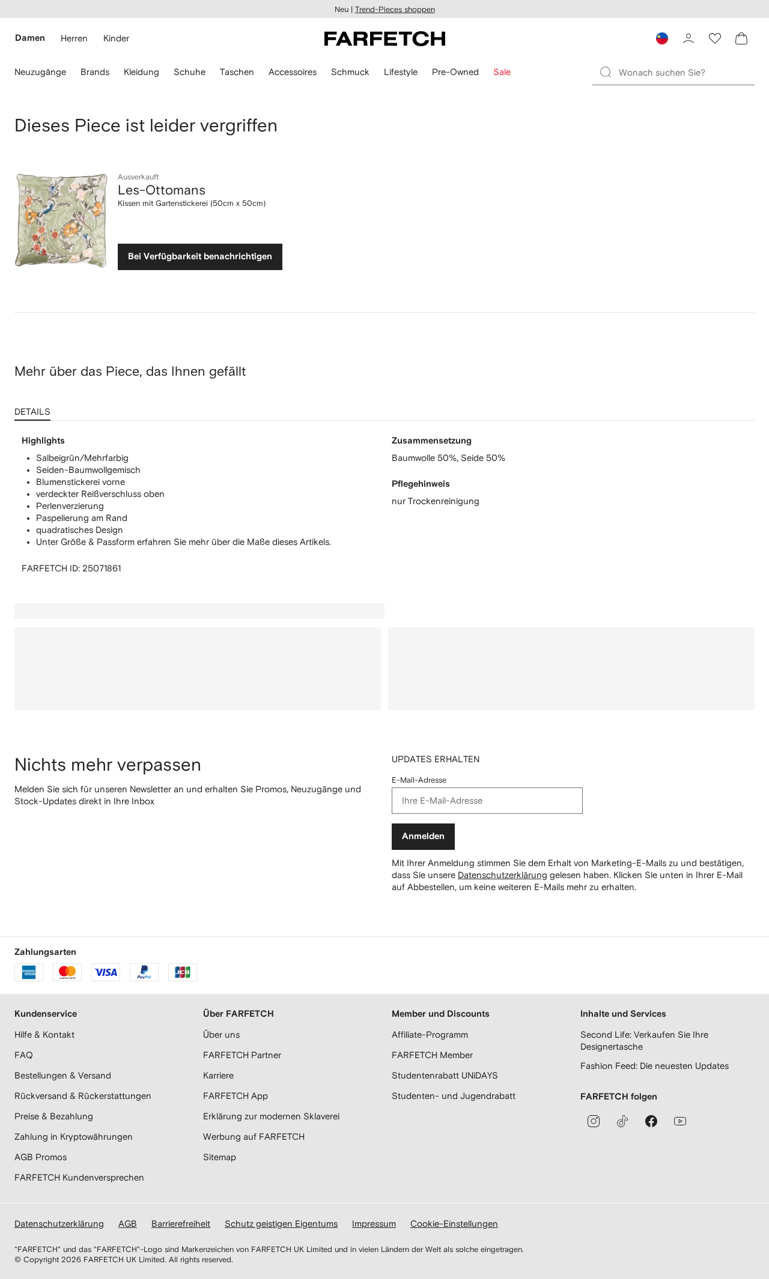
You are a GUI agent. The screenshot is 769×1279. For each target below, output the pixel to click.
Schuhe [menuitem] (189, 71)
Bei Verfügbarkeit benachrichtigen (200, 256)
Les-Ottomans (161, 189)
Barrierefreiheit (180, 1223)
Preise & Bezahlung (53, 1116)
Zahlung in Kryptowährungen (73, 1136)
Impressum (374, 1223)
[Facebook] (651, 1121)
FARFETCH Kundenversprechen (79, 1177)
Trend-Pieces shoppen (395, 9)
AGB (127, 1223)
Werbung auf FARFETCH (254, 1136)
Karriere (218, 1075)
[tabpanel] (384, 504)
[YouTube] (680, 1121)
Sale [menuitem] (502, 71)
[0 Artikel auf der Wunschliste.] (715, 38)
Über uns (221, 1034)
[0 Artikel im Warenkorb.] (741, 38)
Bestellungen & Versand (62, 1075)
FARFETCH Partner (242, 1054)
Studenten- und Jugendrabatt (453, 1095)
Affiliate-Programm (430, 1034)
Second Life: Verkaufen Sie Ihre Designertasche (644, 1040)
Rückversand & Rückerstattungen (82, 1095)
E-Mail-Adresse (419, 780)
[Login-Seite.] (688, 38)
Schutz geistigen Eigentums (281, 1223)
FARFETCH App (235, 1095)
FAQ (23, 1054)
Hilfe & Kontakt (44, 1034)
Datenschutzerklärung (502, 874)
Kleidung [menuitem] (141, 71)
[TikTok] (622, 1121)
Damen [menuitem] (30, 38)
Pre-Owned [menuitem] (455, 71)
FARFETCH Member (432, 1054)
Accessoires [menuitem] (293, 71)
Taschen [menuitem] (237, 71)
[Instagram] (593, 1121)
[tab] (34, 407)
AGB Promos (40, 1156)
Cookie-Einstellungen (454, 1223)
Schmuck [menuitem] (350, 71)
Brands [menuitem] (95, 71)
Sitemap (219, 1156)
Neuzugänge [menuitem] (40, 71)
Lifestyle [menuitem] (401, 71)
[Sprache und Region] (662, 38)
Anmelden (423, 836)
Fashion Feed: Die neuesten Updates (654, 1065)
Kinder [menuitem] (116, 38)
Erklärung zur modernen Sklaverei (271, 1116)
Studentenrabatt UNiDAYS (445, 1075)
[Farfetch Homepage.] (384, 38)
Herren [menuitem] (74, 38)
